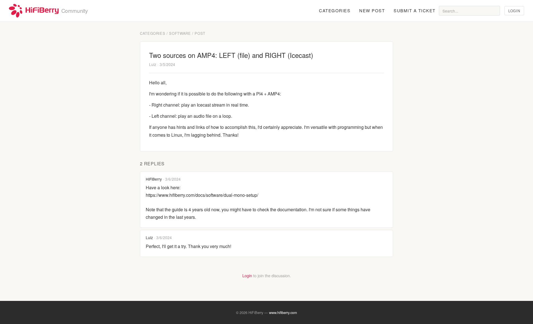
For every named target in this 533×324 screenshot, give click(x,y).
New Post (372, 10)
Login (514, 10)
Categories (334, 10)
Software (180, 33)
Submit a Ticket (415, 10)
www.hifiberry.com (283, 312)
